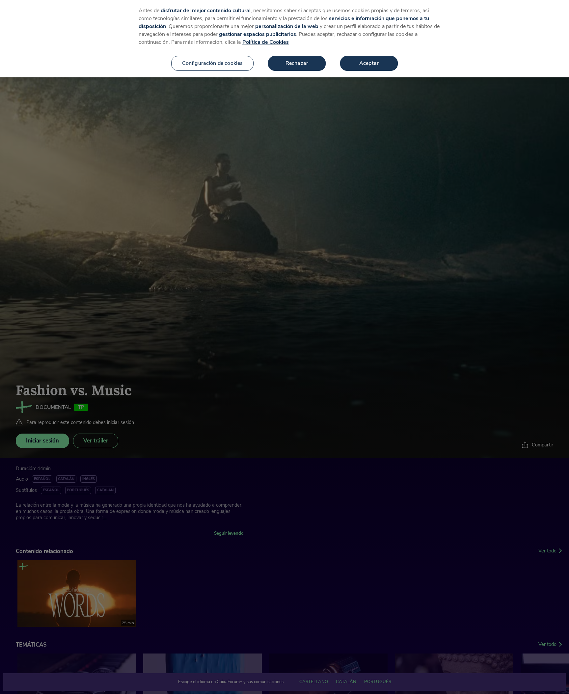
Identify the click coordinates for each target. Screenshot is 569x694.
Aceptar (369, 63)
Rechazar (296, 63)
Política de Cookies (265, 42)
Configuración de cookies (212, 63)
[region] (284, 38)
